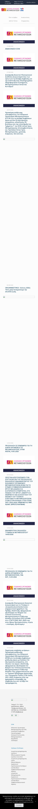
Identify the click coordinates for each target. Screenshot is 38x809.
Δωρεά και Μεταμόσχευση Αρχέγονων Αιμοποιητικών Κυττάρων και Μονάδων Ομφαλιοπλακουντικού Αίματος (19, 778)
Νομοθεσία (14, 738)
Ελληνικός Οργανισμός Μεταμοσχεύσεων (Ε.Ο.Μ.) (19, 728)
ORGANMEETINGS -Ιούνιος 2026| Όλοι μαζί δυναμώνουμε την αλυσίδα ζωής (17, 290)
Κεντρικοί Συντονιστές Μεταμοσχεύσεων (17, 736)
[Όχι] (36, 801)
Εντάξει (19, 805)
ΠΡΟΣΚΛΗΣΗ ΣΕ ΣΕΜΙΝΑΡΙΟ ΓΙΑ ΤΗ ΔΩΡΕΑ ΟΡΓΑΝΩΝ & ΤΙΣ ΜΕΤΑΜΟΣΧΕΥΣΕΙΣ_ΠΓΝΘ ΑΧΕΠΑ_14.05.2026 (18, 448)
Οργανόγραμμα (16, 733)
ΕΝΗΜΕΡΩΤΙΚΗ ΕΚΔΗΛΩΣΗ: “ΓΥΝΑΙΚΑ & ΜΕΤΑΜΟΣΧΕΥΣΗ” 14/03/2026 (16, 532)
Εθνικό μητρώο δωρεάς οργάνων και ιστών (18, 756)
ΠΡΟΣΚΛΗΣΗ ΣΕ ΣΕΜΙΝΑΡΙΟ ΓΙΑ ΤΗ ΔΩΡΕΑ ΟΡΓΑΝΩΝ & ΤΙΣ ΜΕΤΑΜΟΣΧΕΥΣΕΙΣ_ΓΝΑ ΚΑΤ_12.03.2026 (18, 574)
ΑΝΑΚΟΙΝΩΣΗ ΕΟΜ (12, 49)
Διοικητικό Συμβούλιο (17, 731)
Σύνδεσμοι (14, 740)
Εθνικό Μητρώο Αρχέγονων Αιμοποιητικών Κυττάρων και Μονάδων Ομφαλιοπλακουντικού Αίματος (19, 766)
